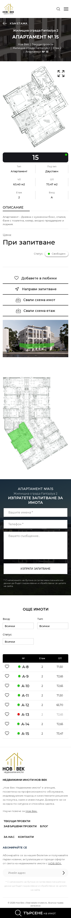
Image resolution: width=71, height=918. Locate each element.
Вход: (6, 619)
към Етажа (18, 23)
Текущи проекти (42, 44)
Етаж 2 (57, 48)
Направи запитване (39, 289)
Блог (44, 826)
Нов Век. (31, 811)
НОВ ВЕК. (55, 863)
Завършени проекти (20, 826)
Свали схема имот (39, 300)
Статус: (7, 634)
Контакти (26, 837)
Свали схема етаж (39, 311)
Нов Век (23, 44)
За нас (9, 837)
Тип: (40, 619)
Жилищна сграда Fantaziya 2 (31, 48)
